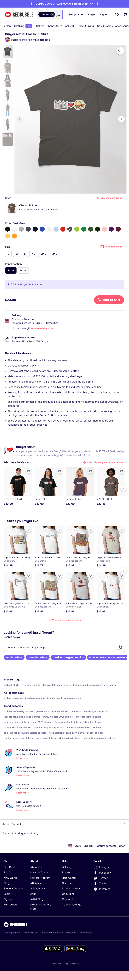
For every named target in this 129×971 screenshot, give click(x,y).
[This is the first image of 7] (19, 119)
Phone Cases (54, 26)
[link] (14, 657)
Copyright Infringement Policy (20, 833)
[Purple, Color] (111, 229)
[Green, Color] (83, 229)
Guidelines (68, 883)
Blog (6, 883)
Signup (8, 899)
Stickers (39, 26)
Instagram (105, 867)
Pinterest (104, 889)
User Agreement (12, 932)
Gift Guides (10, 867)
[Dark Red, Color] (118, 229)
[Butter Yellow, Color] (7, 236)
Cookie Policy (85, 932)
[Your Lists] (117, 14)
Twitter (103, 877)
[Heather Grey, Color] (21, 229)
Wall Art (69, 26)
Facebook (105, 872)
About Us (36, 867)
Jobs (33, 893)
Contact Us (69, 899)
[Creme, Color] (49, 229)
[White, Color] (14, 229)
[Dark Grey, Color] (69, 229)
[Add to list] (120, 51)
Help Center (69, 877)
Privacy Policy (30, 932)
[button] (64, 3)
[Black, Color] (7, 229)
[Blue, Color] (42, 229)
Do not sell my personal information (58, 932)
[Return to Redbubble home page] (19, 14)
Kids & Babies (104, 26)
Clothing (22, 26)
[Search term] (58, 14)
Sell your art (37, 888)
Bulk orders (10, 904)
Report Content (12, 824)
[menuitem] (7, 26)
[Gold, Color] (14, 236)
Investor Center (39, 872)
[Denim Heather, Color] (28, 229)
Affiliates (35, 883)
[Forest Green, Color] (97, 229)
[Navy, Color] (35, 229)
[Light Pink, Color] (104, 229)
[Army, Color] (90, 229)
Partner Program (40, 877)
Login (7, 893)
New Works (10, 877)
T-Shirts (9, 679)
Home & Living (85, 26)
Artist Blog (36, 899)
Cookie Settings (71, 904)
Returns (66, 872)
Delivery (67, 867)
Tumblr (103, 883)
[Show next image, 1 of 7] (121, 119)
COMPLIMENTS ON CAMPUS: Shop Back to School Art (64, 3)
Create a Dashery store (40, 906)
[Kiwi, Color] (76, 229)
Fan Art (8, 872)
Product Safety (71, 888)
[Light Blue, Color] (56, 229)
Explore (7, 26)
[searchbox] (64, 647)
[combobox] (49, 14)
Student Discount (14, 888)
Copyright (68, 893)
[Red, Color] (62, 229)
